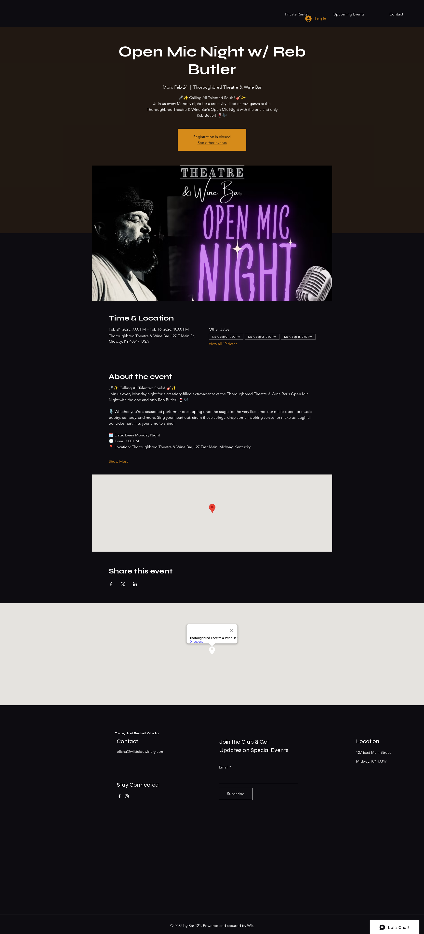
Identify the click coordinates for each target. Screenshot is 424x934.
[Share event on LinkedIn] (135, 584)
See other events (212, 142)
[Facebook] (119, 796)
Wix (250, 925)
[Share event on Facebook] (111, 584)
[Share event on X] (123, 584)
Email (223, 767)
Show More (119, 461)
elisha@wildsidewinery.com (140, 751)
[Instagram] (126, 796)
